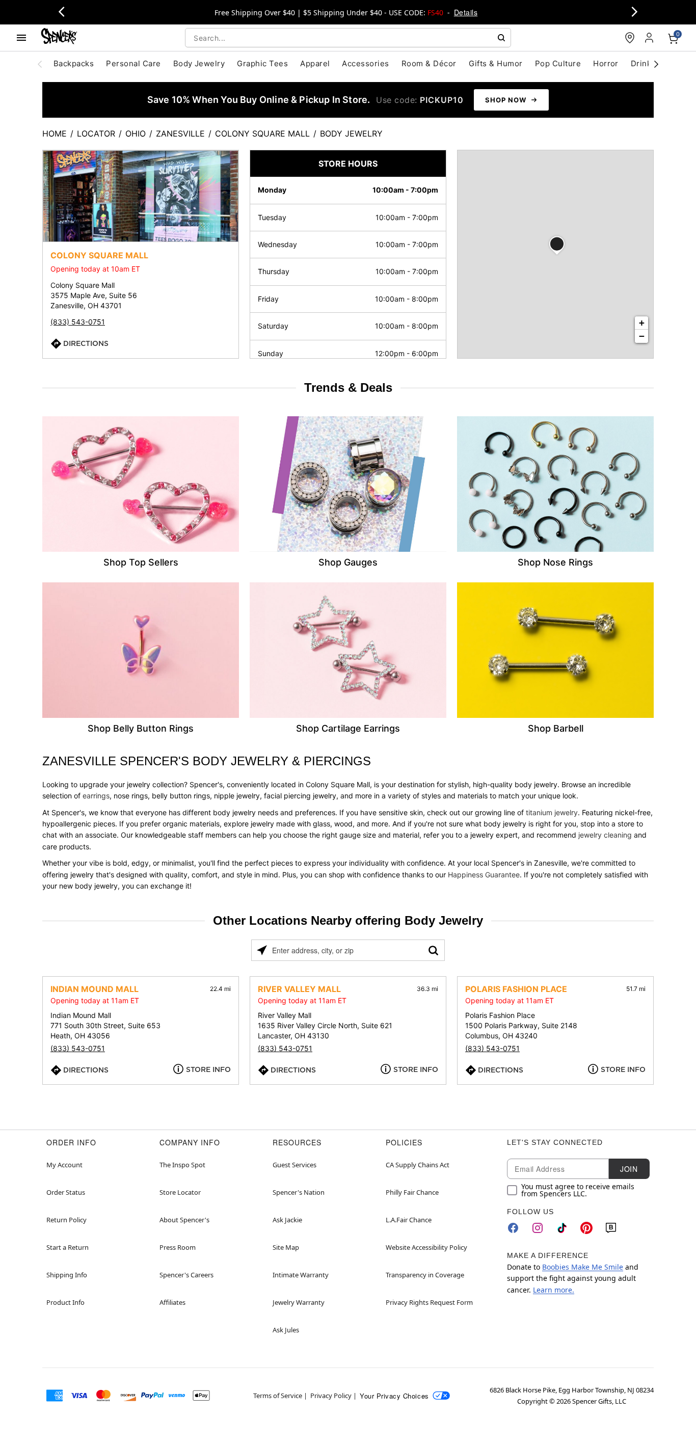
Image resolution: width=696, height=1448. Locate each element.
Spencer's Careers (186, 1274)
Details (465, 12)
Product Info (65, 1302)
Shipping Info (66, 1274)
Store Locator (180, 1192)
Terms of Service (277, 1395)
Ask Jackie (287, 1219)
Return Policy (66, 1219)
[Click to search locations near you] (262, 950)
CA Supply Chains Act (417, 1164)
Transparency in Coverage (425, 1274)
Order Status (65, 1192)
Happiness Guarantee (484, 874)
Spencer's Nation (299, 1192)
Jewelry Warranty (299, 1302)
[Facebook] (513, 1228)
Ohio (135, 133)
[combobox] (348, 38)
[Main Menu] (21, 38)
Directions (86, 343)
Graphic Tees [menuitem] (262, 63)
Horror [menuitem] (606, 63)
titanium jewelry (552, 812)
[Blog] (611, 1228)
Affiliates (172, 1302)
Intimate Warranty (301, 1274)
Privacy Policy (331, 1395)
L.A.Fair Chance (409, 1219)
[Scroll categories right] (656, 64)
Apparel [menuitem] (315, 63)
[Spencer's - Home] (59, 37)
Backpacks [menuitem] (73, 63)
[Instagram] (537, 1228)
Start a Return (67, 1247)
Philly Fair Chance (412, 1192)
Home (54, 133)
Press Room (177, 1247)
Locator (96, 133)
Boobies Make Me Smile (582, 1267)
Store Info (208, 1069)
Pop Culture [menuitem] (558, 63)
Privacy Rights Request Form (429, 1302)
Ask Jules (286, 1329)
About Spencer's (184, 1219)
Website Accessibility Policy (426, 1247)
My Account (64, 1164)
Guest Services (294, 1164)
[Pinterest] (586, 1228)
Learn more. (553, 1290)
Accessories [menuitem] (365, 63)
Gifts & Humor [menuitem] (496, 63)
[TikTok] (562, 1228)
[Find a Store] (630, 38)
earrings (96, 795)
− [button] (642, 336)
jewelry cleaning (605, 834)
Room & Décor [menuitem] (429, 63)
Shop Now (505, 100)
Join (628, 1169)
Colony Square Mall (262, 133)
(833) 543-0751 (77, 321)
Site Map (286, 1247)
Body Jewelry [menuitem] (199, 63)
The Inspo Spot (182, 1164)
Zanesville (180, 133)
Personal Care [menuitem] (133, 63)
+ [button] (642, 322)
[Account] (650, 38)
